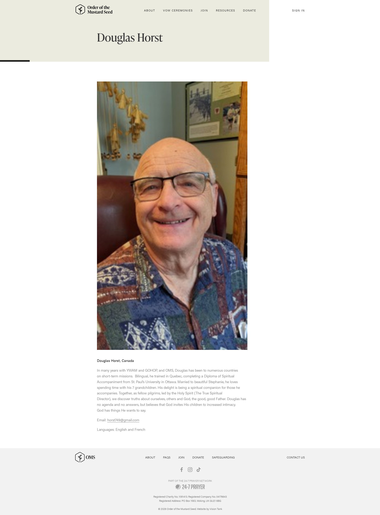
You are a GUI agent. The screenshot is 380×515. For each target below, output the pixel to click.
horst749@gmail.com (123, 419)
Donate (249, 10)
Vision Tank (216, 509)
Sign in (298, 10)
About (150, 457)
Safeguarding (223, 457)
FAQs (166, 457)
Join (181, 457)
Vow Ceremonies (178, 10)
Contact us (296, 457)
